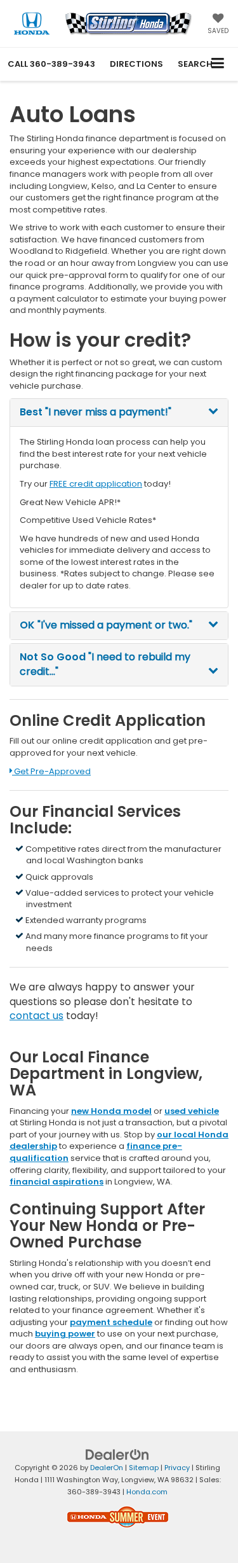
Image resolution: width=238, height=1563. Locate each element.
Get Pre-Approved (51, 771)
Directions (136, 64)
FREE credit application (96, 484)
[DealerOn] (117, 1454)
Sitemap (144, 1467)
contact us (36, 1015)
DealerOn (106, 1467)
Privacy (177, 1467)
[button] (51, 64)
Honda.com (147, 1492)
